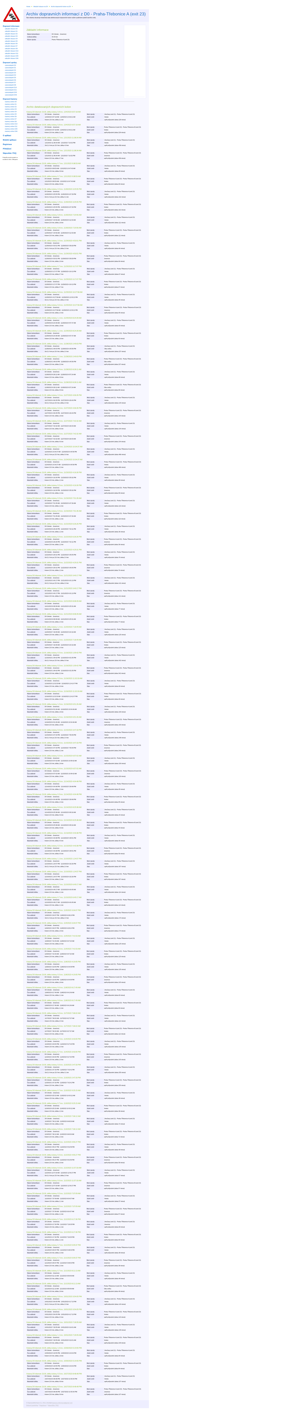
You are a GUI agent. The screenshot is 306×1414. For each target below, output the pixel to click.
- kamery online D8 (10, 121)
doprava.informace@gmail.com (62, 1403)
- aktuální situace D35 (11, 56)
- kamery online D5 (10, 114)
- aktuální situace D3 (11, 36)
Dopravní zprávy (10, 63)
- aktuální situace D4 (11, 39)
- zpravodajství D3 (10, 73)
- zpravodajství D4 (10, 75)
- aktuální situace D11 (11, 53)
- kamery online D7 (10, 119)
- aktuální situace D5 (11, 41)
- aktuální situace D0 (11, 29)
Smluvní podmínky (32, 1405)
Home (28, 6)
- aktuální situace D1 (11, 31)
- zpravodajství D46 (10, 95)
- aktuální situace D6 (11, 43)
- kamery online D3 (10, 109)
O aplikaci (7, 135)
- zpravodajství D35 (10, 92)
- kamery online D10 (10, 124)
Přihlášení (7, 149)
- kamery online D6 (10, 116)
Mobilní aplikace (9, 140)
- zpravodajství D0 (10, 65)
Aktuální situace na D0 (40, 6)
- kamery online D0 (10, 102)
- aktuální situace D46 (11, 58)
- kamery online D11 (10, 126)
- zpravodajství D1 (10, 68)
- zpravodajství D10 (10, 87)
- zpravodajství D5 (10, 77)
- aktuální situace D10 (11, 51)
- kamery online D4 (10, 111)
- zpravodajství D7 (10, 82)
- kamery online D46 (10, 131)
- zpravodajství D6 (10, 80)
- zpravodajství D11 (10, 90)
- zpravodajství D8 (10, 85)
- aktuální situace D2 (11, 34)
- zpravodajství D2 (10, 70)
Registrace (42, 1405)
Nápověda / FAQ (53, 1405)
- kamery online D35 (10, 129)
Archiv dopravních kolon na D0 (61, 6)
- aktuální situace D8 (11, 48)
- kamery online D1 (10, 104)
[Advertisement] (135, 61)
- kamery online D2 (10, 107)
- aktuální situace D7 (11, 46)
